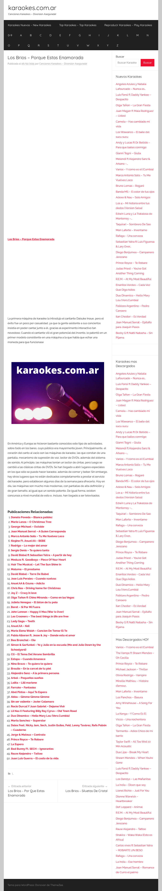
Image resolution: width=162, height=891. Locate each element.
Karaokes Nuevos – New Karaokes (29, 25)
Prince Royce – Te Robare (27, 739)
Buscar (120, 56)
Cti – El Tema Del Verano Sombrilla (33, 654)
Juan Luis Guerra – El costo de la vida (35, 758)
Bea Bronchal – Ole (23, 640)
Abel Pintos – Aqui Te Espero (29, 692)
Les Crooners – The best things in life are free (40, 616)
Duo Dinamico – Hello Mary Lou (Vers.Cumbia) (40, 715)
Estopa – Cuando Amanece (28, 659)
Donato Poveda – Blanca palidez (31, 517)
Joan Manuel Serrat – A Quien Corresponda (38, 531)
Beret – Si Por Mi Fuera (25, 607)
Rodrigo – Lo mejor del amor (29, 545)
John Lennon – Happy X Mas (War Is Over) (37, 611)
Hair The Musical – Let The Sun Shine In (36, 564)
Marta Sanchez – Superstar (28, 720)
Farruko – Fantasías (23, 687)
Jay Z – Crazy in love (24, 592)
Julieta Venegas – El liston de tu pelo (34, 602)
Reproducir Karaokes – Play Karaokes (128, 25)
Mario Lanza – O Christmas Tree (31, 521)
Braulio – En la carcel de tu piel (31, 668)
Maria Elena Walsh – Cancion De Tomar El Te (39, 630)
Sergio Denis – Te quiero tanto (30, 550)
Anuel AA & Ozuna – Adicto (28, 583)
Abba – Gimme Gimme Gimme (30, 696)
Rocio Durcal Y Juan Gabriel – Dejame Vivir (38, 706)
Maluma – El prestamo (25, 569)
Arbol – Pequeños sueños (27, 677)
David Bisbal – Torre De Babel (30, 574)
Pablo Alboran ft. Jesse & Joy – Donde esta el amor (43, 635)
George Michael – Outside (27, 526)
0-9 (10, 35)
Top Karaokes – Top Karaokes (77, 25)
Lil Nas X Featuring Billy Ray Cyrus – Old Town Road (44, 711)
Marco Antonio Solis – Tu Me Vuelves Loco (37, 536)
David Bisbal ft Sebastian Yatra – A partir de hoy (41, 555)
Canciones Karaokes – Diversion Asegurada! (63, 63)
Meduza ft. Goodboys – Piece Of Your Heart (38, 559)
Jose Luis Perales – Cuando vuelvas (33, 578)
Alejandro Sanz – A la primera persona (35, 673)
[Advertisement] (58, 100)
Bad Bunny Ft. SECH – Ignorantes (32, 748)
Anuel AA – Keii (20, 626)
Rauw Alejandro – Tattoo (26, 753)
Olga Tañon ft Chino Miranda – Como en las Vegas (42, 597)
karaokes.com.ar (32, 8)
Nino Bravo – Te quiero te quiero (31, 663)
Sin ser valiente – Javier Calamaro (32, 701)
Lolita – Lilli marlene (24, 682)
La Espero (17, 744)
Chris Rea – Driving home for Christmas (36, 588)
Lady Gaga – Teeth (23, 621)
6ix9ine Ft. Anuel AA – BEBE (28, 540)
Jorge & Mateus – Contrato (28, 734)
